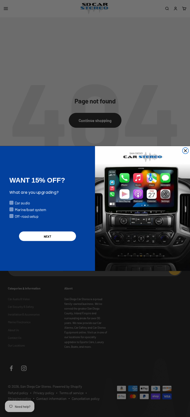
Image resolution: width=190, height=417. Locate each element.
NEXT (47, 236)
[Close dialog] (185, 151)
